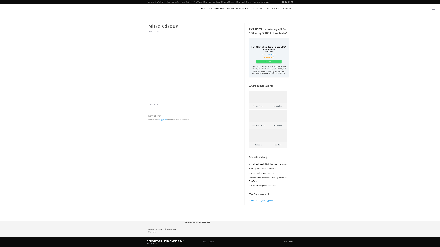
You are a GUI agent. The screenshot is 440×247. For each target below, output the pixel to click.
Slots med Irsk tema (244, 2)
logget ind (163, 120)
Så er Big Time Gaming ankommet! (262, 168)
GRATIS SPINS (258, 9)
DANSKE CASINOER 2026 (237, 9)
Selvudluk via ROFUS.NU (197, 222)
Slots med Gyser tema (211, 2)
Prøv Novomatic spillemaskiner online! (263, 185)
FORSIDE (201, 9)
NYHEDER (287, 9)
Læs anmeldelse (269, 54)
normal (157, 105)
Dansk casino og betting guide (261, 200)
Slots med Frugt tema (194, 2)
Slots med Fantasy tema (175, 2)
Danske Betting (208, 242)
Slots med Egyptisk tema (156, 2)
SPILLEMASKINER (216, 9)
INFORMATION (273, 9)
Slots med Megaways (261, 2)
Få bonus (269, 61)
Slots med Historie (228, 2)
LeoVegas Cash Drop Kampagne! (261, 173)
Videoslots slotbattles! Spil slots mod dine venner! (268, 164)
